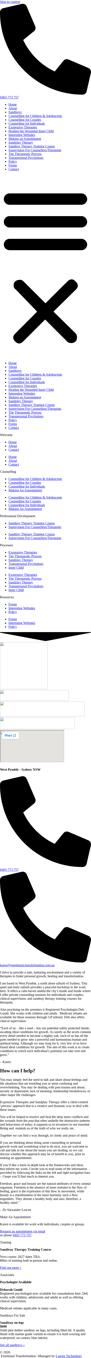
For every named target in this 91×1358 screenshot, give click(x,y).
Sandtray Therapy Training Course (31, 146)
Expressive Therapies (22, 127)
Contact (13, 169)
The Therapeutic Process (24, 154)
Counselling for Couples (24, 119)
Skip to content (10, 2)
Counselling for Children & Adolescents (35, 116)
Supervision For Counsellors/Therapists (34, 150)
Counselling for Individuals (26, 123)
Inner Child (16, 567)
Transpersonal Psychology (26, 158)
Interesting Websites (21, 135)
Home (12, 104)
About (12, 108)
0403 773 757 (22, 1235)
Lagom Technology (69, 1356)
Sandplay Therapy (20, 142)
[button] (45, 266)
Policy (12, 161)
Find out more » (10, 1267)
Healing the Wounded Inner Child (31, 131)
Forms (12, 165)
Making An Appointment (25, 490)
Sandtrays (15, 112)
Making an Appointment (24, 138)
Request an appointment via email (22, 1231)
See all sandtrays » (12, 1345)
